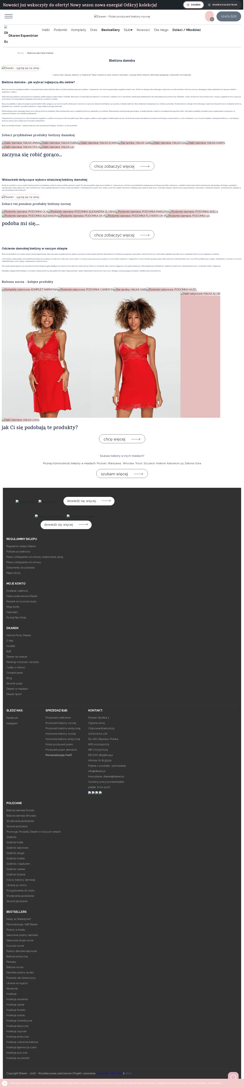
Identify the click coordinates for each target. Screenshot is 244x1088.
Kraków (161, 463)
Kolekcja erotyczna (17, 1036)
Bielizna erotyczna (17, 956)
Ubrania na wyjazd (17, 983)
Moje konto (12, 606)
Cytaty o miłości (15, 667)
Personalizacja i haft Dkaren (22, 924)
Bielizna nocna (14, 967)
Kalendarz (12, 612)
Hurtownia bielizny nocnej (61, 733)
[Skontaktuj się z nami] (233, 1077)
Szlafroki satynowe (17, 847)
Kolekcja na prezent (17, 1058)
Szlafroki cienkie (15, 869)
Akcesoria (12, 988)
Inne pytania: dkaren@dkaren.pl (106, 776)
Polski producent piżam (59, 744)
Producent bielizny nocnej (61, 723)
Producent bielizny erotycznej (63, 728)
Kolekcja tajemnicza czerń (21, 1047)
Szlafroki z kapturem (18, 863)
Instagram (12, 723)
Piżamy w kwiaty (15, 929)
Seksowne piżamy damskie (22, 935)
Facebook (12, 717)
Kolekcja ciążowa (16, 1031)
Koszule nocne (15, 945)
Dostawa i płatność (17, 590)
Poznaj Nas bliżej (16, 617)
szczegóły (8, 363)
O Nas (9, 640)
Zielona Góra (193, 463)
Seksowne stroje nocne (19, 940)
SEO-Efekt (116, 1073)
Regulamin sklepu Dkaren (21, 546)
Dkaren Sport (13, 694)
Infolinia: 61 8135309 (99, 760)
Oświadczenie (14, 672)
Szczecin (149, 463)
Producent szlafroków (58, 717)
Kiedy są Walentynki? (18, 919)
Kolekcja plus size (16, 1052)
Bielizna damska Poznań (20, 810)
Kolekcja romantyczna (19, 1020)
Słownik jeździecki (17, 826)
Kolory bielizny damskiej (20, 879)
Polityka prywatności (18, 551)
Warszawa (114, 463)
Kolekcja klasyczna (17, 1026)
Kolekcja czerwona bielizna (22, 1042)
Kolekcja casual (15, 1004)
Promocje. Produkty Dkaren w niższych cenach (33, 831)
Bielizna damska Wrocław (21, 815)
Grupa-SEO (102, 1073)
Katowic (172, 463)
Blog (9, 678)
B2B (8, 651)
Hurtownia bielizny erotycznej (63, 739)
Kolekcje (11, 993)
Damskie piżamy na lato (20, 972)
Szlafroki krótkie (15, 858)
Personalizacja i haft (59, 755)
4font (128, 1073)
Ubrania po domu (16, 885)
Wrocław (128, 463)
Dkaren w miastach (17, 688)
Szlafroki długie (15, 853)
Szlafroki (11, 837)
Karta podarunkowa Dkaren (22, 596)
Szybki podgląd (8, 142)
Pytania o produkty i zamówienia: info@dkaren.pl (107, 768)
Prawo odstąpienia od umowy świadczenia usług (34, 556)
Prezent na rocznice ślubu (21, 601)
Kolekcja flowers (16, 1010)
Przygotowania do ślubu (20, 890)
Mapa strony (13, 573)
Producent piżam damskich (61, 749)
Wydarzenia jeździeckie (20, 821)
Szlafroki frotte (14, 842)
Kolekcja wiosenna (17, 999)
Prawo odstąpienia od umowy (23, 562)
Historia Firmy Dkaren (18, 635)
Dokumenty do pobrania (20, 567)
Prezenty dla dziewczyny (21, 977)
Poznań (101, 463)
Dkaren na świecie (16, 656)
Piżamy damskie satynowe (21, 951)
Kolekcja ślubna (15, 1015)
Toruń (138, 463)
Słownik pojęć (14, 683)
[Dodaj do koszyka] (8, 345)
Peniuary (11, 961)
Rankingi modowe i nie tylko (22, 662)
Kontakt (10, 646)
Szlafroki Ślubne (15, 874)
